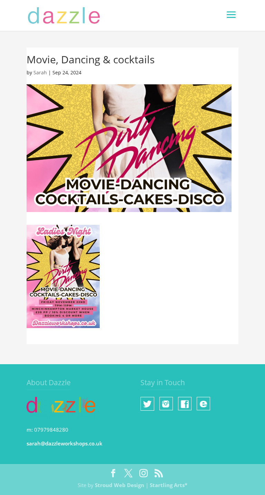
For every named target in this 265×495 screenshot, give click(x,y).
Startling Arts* (168, 485)
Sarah (40, 72)
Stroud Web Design (119, 485)
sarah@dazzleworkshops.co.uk (64, 443)
